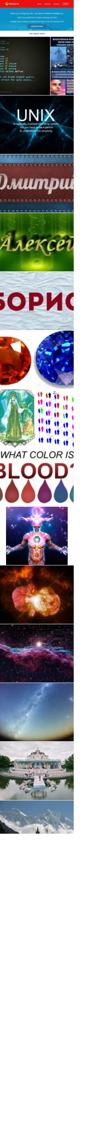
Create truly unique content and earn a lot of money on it (37, 21)
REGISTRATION (37, 26)
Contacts (56, 4)
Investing (47, 4)
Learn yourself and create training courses (37, 17)
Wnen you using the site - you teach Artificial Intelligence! (36, 13)
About (39, 4)
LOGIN (65, 4)
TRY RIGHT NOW (37, 34)
